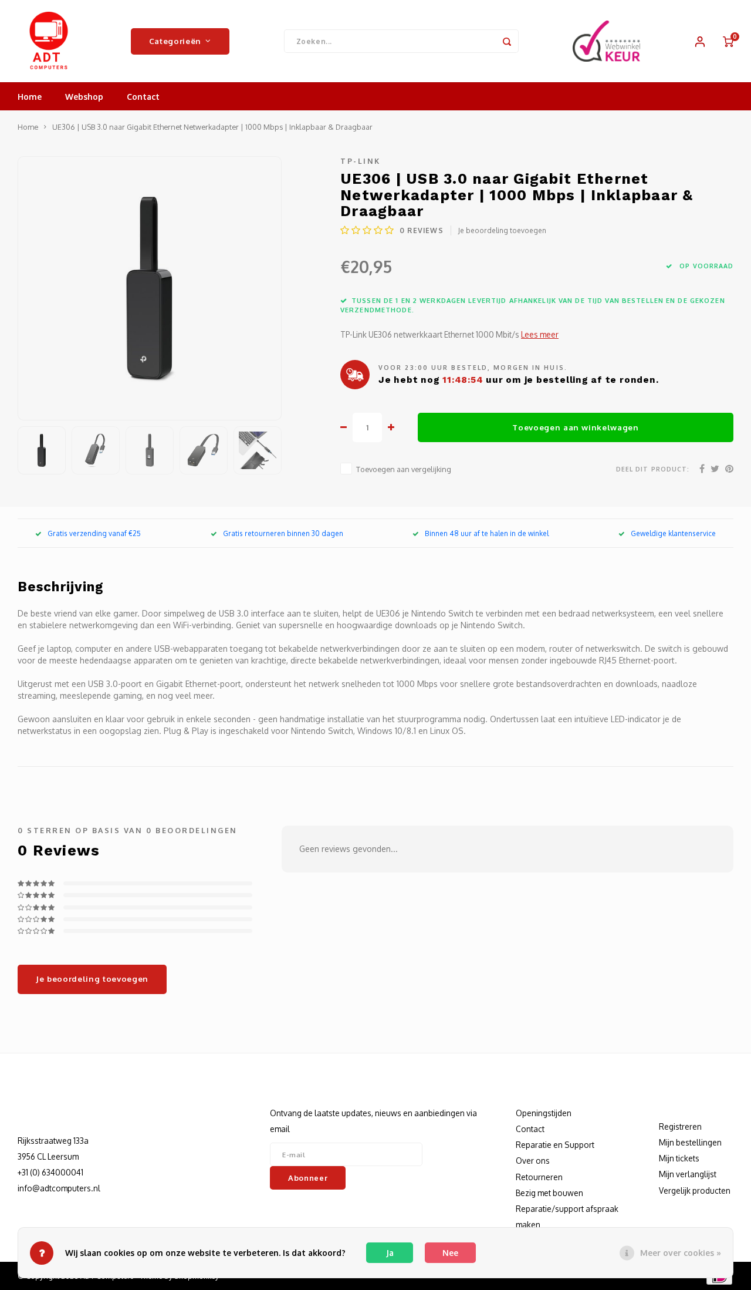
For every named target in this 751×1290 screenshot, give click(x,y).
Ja (390, 1253)
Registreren (680, 1126)
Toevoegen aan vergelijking (403, 469)
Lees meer (540, 334)
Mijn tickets (679, 1158)
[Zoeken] (507, 41)
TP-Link (360, 161)
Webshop (84, 97)
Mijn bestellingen (690, 1142)
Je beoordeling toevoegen (502, 230)
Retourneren (539, 1177)
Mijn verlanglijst (687, 1174)
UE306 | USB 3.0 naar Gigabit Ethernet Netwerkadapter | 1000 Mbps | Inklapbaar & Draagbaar (212, 127)
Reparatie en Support (555, 1145)
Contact (143, 97)
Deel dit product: (652, 469)
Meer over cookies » (680, 1253)
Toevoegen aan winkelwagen (575, 427)
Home (30, 97)
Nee (450, 1253)
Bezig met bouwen (549, 1193)
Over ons (533, 1161)
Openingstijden (543, 1113)
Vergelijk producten (694, 1190)
